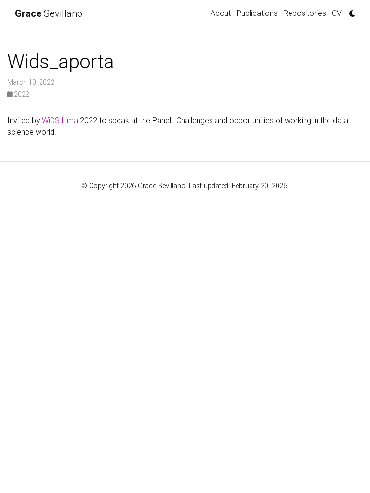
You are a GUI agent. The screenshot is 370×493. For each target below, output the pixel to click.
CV (337, 13)
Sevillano (48, 13)
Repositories (304, 13)
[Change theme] (349, 10)
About (221, 13)
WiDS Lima (60, 120)
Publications (257, 13)
